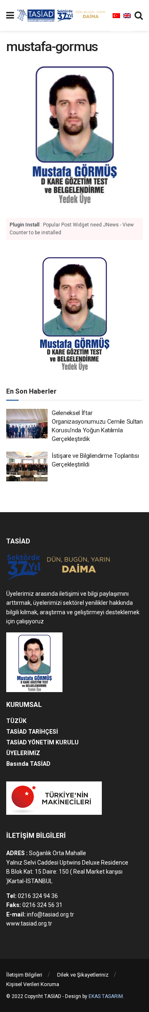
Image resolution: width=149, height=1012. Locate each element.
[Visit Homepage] (62, 15)
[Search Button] (139, 15)
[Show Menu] (10, 15)
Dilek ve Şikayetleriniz (82, 975)
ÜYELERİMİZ (23, 753)
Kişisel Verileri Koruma (32, 984)
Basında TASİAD (28, 763)
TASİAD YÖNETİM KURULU (42, 742)
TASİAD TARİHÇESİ (32, 731)
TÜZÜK (16, 721)
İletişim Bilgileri (24, 975)
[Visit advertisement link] (74, 312)
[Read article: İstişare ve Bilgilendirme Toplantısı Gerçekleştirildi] (27, 466)
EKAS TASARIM (106, 996)
